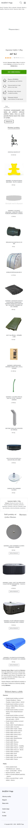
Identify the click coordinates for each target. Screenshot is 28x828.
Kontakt (4, 815)
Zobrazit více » (14, 65)
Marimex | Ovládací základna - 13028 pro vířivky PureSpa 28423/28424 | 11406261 (14, 212)
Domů (1, 7)
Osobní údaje (5, 809)
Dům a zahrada (12, 7)
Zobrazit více (9, 121)
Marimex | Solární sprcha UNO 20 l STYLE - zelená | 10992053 (14, 398)
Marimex (9, 64)
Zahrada (19, 7)
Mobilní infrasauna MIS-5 (14, 272)
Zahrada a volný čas (13, 506)
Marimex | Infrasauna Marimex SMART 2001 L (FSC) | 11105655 (14, 367)
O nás (3, 812)
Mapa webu (5, 803)
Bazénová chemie (9, 9)
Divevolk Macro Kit (14, 152)
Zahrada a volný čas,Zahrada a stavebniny (15, 508)
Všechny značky (6, 796)
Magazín (4, 800)
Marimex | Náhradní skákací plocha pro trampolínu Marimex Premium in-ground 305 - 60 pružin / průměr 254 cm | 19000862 (14, 303)
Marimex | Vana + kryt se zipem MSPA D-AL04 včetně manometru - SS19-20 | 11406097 (14, 584)
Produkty (6, 7)
